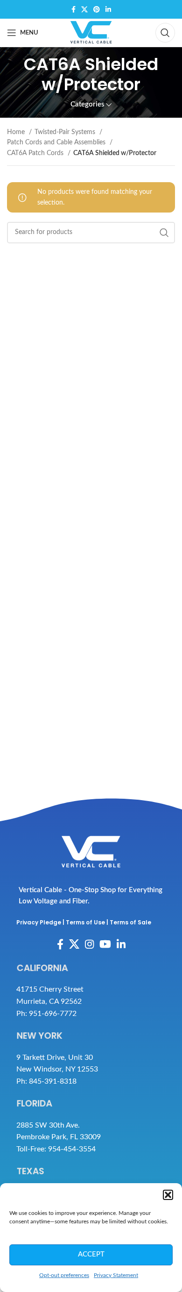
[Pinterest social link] (97, 9)
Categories (87, 104)
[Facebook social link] (73, 9)
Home (17, 132)
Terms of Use (85, 922)
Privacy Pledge (38, 922)
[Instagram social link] (89, 944)
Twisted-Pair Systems (66, 132)
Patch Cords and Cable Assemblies (57, 142)
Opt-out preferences (64, 1275)
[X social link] (84, 9)
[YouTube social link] (105, 944)
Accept (91, 1254)
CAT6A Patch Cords (36, 153)
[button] (168, 1195)
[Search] (165, 32)
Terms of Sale (130, 922)
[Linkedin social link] (108, 9)
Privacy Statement (116, 1275)
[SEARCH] (164, 232)
